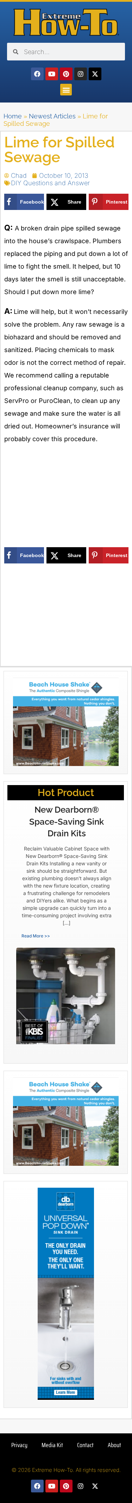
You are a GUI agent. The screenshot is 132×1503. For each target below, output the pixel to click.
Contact (85, 1445)
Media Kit (52, 1445)
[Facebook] (37, 74)
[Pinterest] (66, 74)
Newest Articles (52, 116)
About (114, 1445)
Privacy (19, 1445)
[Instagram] (80, 74)
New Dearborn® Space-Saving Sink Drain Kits (66, 821)
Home (13, 116)
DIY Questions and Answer (50, 183)
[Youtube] (51, 74)
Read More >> (35, 935)
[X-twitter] (95, 74)
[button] (66, 89)
